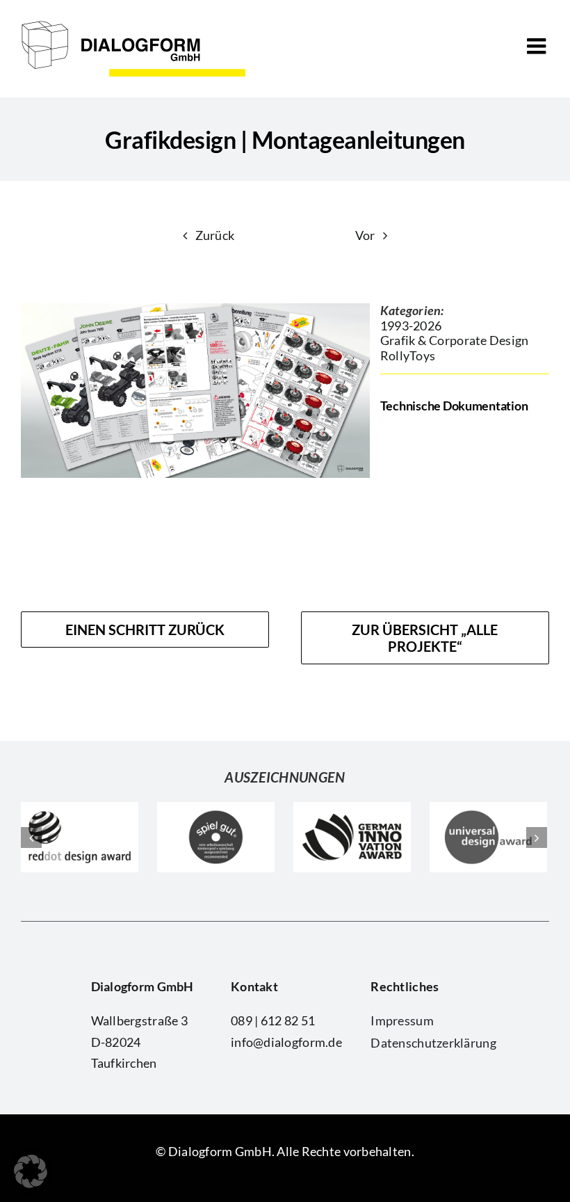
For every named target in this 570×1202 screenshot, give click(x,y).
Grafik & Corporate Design (454, 340)
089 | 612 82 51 (273, 1020)
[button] (30, 1171)
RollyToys (407, 355)
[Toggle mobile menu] (538, 46)
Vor (365, 235)
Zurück (215, 235)
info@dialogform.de (286, 1042)
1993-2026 (410, 325)
